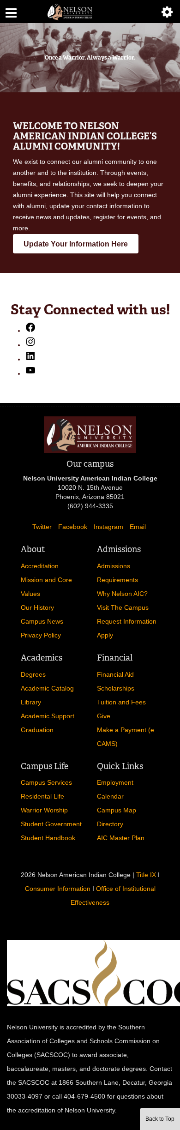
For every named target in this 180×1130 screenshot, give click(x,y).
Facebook (72, 526)
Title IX (146, 874)
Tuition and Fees (121, 702)
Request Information (126, 621)
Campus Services (46, 782)
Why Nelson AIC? (122, 593)
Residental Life (42, 796)
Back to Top (159, 1119)
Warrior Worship (44, 810)
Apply (105, 635)
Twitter (42, 526)
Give (103, 716)
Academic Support (47, 716)
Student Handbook (48, 837)
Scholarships (115, 688)
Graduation (37, 729)
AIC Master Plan (120, 837)
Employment (115, 782)
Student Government (51, 824)
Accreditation (40, 566)
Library (31, 702)
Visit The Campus (123, 607)
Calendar (110, 796)
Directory (110, 824)
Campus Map (116, 810)
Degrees (33, 674)
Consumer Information (57, 888)
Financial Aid (115, 674)
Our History (37, 607)
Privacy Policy (41, 635)
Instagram (108, 526)
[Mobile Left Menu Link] (11, 11)
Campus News (42, 621)
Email (138, 526)
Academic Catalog (47, 688)
